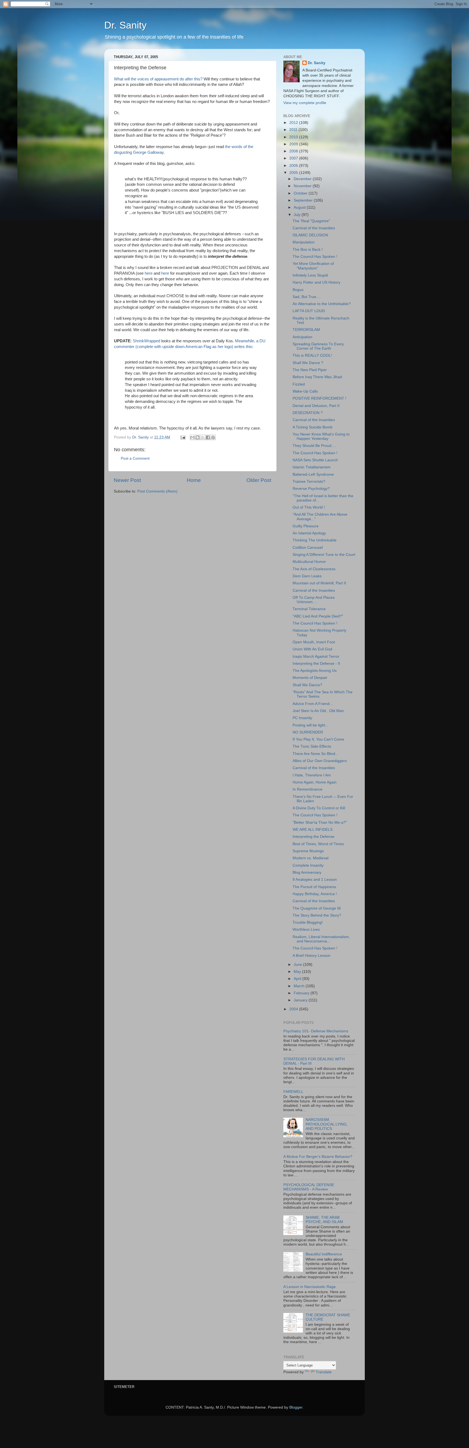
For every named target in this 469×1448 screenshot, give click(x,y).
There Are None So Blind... (315, 754)
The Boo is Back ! (308, 249)
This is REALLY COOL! (312, 355)
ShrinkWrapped (147, 341)
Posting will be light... (310, 725)
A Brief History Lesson (311, 956)
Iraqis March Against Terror (316, 656)
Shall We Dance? (307, 685)
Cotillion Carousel (308, 548)
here (149, 273)
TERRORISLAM (306, 330)
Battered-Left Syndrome (313, 474)
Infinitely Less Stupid (310, 275)
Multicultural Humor (309, 562)
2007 (294, 158)
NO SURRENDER (308, 732)
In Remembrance (307, 789)
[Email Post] (182, 437)
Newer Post (127, 480)
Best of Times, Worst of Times (318, 844)
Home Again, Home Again (315, 782)
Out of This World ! (309, 507)
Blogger (295, 1407)
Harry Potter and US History (316, 282)
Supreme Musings (308, 851)
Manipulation (304, 242)
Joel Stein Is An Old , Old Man (318, 711)
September (304, 200)
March (300, 986)
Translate (324, 1372)
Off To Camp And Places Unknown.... (314, 600)
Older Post (258, 480)
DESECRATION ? (308, 413)
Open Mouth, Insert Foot (314, 642)
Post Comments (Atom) (157, 491)
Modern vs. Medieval (310, 858)
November (303, 186)
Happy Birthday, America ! (315, 894)
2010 (294, 137)
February (302, 993)
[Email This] (192, 437)
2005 (294, 173)
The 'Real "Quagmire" (311, 221)
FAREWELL (293, 1092)
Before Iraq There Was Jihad (317, 377)
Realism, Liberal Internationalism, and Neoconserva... (321, 939)
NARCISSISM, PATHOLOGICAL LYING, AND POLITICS (327, 1124)
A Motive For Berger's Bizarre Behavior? (317, 1157)
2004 (294, 1009)
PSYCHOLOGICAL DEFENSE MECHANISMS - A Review (308, 1187)
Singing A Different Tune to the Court (324, 555)
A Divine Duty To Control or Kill (319, 808)
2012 (294, 123)
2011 (294, 130)
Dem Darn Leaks (307, 576)
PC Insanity (302, 718)
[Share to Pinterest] (213, 437)
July (298, 215)
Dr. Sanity (125, 25)
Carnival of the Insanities (314, 228)
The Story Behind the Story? (317, 915)
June (298, 965)
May (298, 972)
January (301, 1000)
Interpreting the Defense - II (316, 664)
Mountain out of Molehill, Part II (319, 583)
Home (194, 480)
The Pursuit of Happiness (314, 887)
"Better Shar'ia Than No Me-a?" (320, 822)
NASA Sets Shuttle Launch (315, 460)
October (301, 193)
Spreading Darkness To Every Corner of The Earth (318, 346)
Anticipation (302, 337)
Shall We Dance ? (308, 363)
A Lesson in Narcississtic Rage (309, 1287)
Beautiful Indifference (324, 1254)
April (298, 979)
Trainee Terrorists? (309, 481)
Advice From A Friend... (313, 704)
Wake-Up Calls (305, 391)
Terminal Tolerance (309, 609)
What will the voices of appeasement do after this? (158, 79)
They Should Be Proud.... (314, 446)
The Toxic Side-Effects (312, 746)
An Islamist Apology (309, 533)
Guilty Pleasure (306, 526)
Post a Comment (135, 458)
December (303, 179)
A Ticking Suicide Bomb (312, 427)
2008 (294, 151)
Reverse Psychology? (311, 489)
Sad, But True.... (307, 297)
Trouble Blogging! (308, 922)
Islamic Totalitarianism (312, 467)
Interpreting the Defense (313, 837)
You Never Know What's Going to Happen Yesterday (321, 436)
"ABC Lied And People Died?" (318, 616)
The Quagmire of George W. (317, 908)
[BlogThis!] (197, 437)
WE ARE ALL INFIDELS (312, 830)
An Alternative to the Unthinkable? (322, 304)
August (300, 207)
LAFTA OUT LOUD (309, 311)
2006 (294, 166)
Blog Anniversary (307, 872)
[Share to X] (202, 437)
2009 (294, 144)
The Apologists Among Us (315, 671)
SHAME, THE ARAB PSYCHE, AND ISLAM (324, 1219)
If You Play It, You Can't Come (318, 739)
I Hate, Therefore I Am (312, 775)
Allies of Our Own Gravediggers (320, 761)
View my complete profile (304, 103)
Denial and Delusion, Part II (316, 406)
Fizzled (299, 384)
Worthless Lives (306, 929)
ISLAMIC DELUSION (310, 235)
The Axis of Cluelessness (314, 569)
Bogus (298, 290)
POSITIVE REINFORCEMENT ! (319, 398)
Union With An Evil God (312, 649)
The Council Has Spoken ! (315, 257)
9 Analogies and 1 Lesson (315, 879)
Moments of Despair (310, 678)
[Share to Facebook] (208, 437)
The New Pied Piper (310, 370)
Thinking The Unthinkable (315, 540)
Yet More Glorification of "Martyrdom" (313, 266)
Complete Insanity (308, 865)
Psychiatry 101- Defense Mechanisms (315, 1031)
